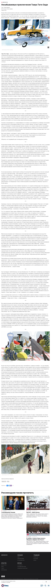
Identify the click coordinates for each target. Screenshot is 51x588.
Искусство (4, 564)
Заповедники (34, 536)
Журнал (19, 563)
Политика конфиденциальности (17, 578)
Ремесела (36, 556)
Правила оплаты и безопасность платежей (31, 578)
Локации (29, 536)
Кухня (35, 560)
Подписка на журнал (22, 568)
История (36, 558)
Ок (46, 581)
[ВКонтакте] (7, 485)
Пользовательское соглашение (6, 578)
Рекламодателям (21, 566)
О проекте (19, 564)
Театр (2, 568)
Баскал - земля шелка (33, 512)
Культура (3, 563)
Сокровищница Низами (8, 512)
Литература (4, 569)
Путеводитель (21, 560)
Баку (8, 481)
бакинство (4, 481)
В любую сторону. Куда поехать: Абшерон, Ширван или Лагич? (35, 539)
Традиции (37, 555)
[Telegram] (9, 485)
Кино (2, 566)
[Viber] (11, 485)
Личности (5, 2)
